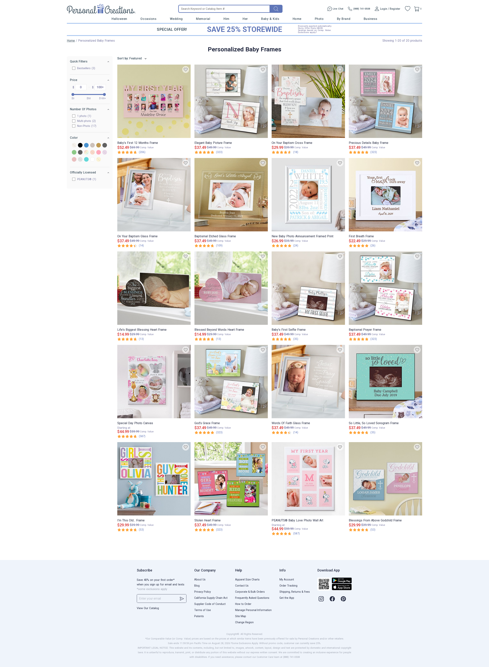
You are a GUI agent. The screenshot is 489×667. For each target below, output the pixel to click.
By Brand (343, 19)
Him (226, 19)
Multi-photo (86, 120)
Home (297, 19)
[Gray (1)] (104, 145)
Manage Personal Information (253, 610)
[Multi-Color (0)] (86, 152)
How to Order (243, 603)
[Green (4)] (74, 152)
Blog (197, 585)
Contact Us (242, 585)
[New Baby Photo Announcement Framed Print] (308, 194)
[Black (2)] (80, 145)
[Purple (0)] (104, 152)
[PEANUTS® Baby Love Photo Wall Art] (308, 478)
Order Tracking (288, 585)
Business (370, 19)
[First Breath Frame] (385, 194)
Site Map (240, 616)
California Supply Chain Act (210, 597)
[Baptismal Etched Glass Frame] (231, 194)
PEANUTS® (86, 179)
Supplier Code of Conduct (210, 603)
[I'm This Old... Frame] (154, 478)
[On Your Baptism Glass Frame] (154, 194)
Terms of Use (202, 610)
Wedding (176, 19)
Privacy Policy (202, 591)
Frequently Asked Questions (252, 597)
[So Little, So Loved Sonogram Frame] (385, 381)
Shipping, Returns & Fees (294, 591)
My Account (286, 579)
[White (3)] (92, 159)
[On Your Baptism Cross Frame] (308, 101)
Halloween (119, 19)
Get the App (286, 597)
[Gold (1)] (98, 145)
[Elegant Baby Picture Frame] (231, 101)
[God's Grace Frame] (231, 381)
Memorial (203, 19)
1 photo (83, 116)
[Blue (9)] (86, 145)
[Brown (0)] (92, 145)
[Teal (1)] (86, 159)
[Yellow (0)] (98, 159)
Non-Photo (86, 125)
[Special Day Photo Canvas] (154, 381)
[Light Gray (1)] (80, 152)
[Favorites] (408, 9)
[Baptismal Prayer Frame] (385, 288)
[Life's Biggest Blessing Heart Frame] (154, 288)
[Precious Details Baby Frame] (385, 101)
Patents (199, 616)
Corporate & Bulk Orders (250, 591)
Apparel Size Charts (247, 579)
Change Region (244, 622)
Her (245, 19)
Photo (319, 19)
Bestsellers (85, 68)
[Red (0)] (74, 159)
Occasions (148, 19)
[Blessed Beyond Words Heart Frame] (231, 288)
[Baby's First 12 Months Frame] (154, 101)
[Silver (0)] (80, 159)
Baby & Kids (270, 19)
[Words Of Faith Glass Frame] (308, 381)
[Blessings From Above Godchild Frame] (385, 478)
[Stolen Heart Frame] (231, 478)
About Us (200, 579)
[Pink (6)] (98, 152)
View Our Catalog (148, 608)
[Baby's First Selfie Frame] (308, 288)
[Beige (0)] (74, 145)
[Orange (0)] (92, 152)
